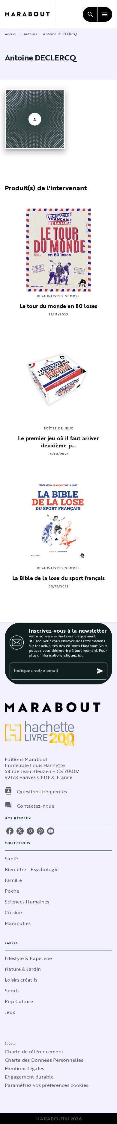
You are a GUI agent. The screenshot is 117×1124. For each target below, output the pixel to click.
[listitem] (10, 831)
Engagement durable (29, 1076)
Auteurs (30, 34)
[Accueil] (30, 14)
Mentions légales (24, 1068)
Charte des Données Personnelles (44, 1060)
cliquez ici (73, 655)
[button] (58, 858)
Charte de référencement (34, 1051)
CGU (10, 1043)
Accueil (11, 34)
